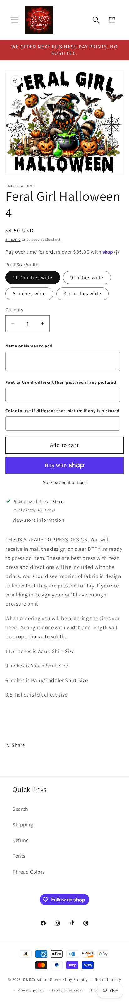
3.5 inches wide (82, 293)
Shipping (12, 239)
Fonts (19, 856)
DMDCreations (36, 979)
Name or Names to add (29, 346)
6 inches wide (29, 293)
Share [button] (18, 745)
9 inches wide (86, 277)
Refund (21, 840)
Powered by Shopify (69, 979)
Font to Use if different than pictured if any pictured (60, 382)
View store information (38, 520)
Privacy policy (31, 990)
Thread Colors (29, 872)
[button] (15, 20)
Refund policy (108, 979)
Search (20, 809)
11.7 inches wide (32, 277)
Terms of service (66, 990)
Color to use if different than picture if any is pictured (62, 410)
